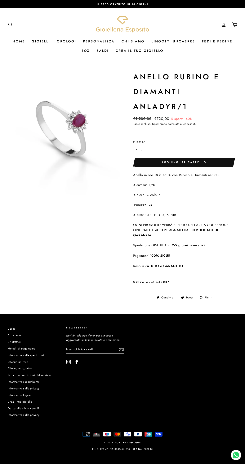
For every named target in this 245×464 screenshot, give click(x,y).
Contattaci (14, 342)
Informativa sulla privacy (23, 388)
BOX (86, 50)
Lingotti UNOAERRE (173, 41)
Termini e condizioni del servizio (29, 375)
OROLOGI (66, 41)
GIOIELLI (41, 41)
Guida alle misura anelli (23, 408)
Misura (139, 142)
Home (19, 41)
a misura (151, 282)
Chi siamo (14, 335)
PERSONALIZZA (99, 41)
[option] (122, 4)
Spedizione (159, 124)
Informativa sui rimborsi (23, 382)
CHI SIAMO (133, 41)
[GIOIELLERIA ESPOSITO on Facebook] (76, 362)
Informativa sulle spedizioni (26, 355)
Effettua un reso (18, 362)
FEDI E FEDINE (217, 41)
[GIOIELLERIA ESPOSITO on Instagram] (68, 362)
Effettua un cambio (20, 368)
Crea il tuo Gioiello (139, 50)
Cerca (11, 329)
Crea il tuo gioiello (20, 402)
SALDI (103, 50)
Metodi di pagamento (21, 348)
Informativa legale (19, 395)
